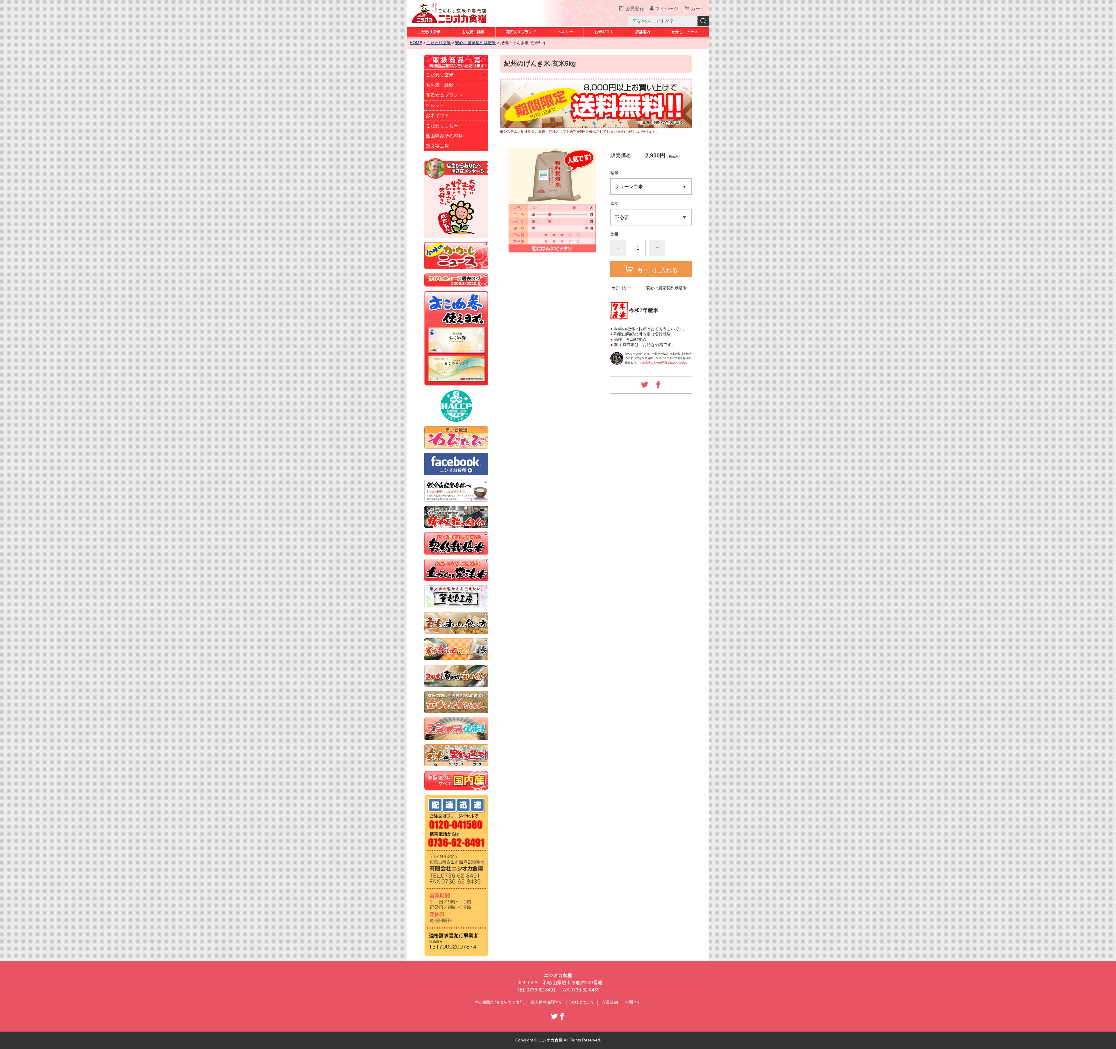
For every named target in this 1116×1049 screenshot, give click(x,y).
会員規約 (610, 1002)
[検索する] (703, 21)
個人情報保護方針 (547, 1002)
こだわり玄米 (428, 32)
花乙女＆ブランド (521, 32)
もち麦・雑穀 (473, 32)
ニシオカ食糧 (558, 975)
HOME (416, 42)
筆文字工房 (437, 146)
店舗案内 (642, 32)
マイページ (666, 8)
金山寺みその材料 (444, 135)
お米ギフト (604, 32)
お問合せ (633, 1002)
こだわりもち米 (442, 125)
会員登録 (634, 8)
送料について (582, 1002)
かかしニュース (684, 32)
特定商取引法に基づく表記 (499, 1002)
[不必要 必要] (651, 217)
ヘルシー (565, 32)
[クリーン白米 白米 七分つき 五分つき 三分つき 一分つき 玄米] (651, 186)
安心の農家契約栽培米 (475, 42)
